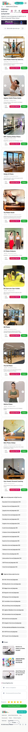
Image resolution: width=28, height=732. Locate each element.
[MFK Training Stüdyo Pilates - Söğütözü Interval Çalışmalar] (14, 129)
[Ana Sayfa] (6, 3)
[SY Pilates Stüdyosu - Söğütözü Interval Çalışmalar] (14, 244)
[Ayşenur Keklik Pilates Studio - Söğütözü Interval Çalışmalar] (14, 91)
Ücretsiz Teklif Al (15, 68)
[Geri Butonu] (23, 47)
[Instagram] (23, 724)
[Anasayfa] (2, 6)
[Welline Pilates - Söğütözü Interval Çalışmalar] (14, 397)
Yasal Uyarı (4, 720)
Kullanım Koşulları (17, 718)
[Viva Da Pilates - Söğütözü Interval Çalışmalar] (14, 359)
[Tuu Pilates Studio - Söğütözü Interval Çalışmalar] (14, 206)
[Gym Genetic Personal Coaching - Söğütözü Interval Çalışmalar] (14, 474)
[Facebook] (20, 724)
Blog (20, 715)
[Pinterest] (25, 724)
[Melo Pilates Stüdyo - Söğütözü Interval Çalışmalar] (14, 436)
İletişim (24, 67)
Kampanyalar (4, 718)
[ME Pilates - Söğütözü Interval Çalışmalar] (14, 320)
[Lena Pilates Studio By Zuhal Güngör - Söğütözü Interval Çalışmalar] (14, 53)
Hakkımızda (4, 715)
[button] (13, 3)
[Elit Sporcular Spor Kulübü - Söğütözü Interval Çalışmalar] (14, 282)
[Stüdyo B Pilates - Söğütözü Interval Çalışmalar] (14, 167)
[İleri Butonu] (5, 47)
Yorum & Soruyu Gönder (14, 706)
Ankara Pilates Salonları (13, 715)
